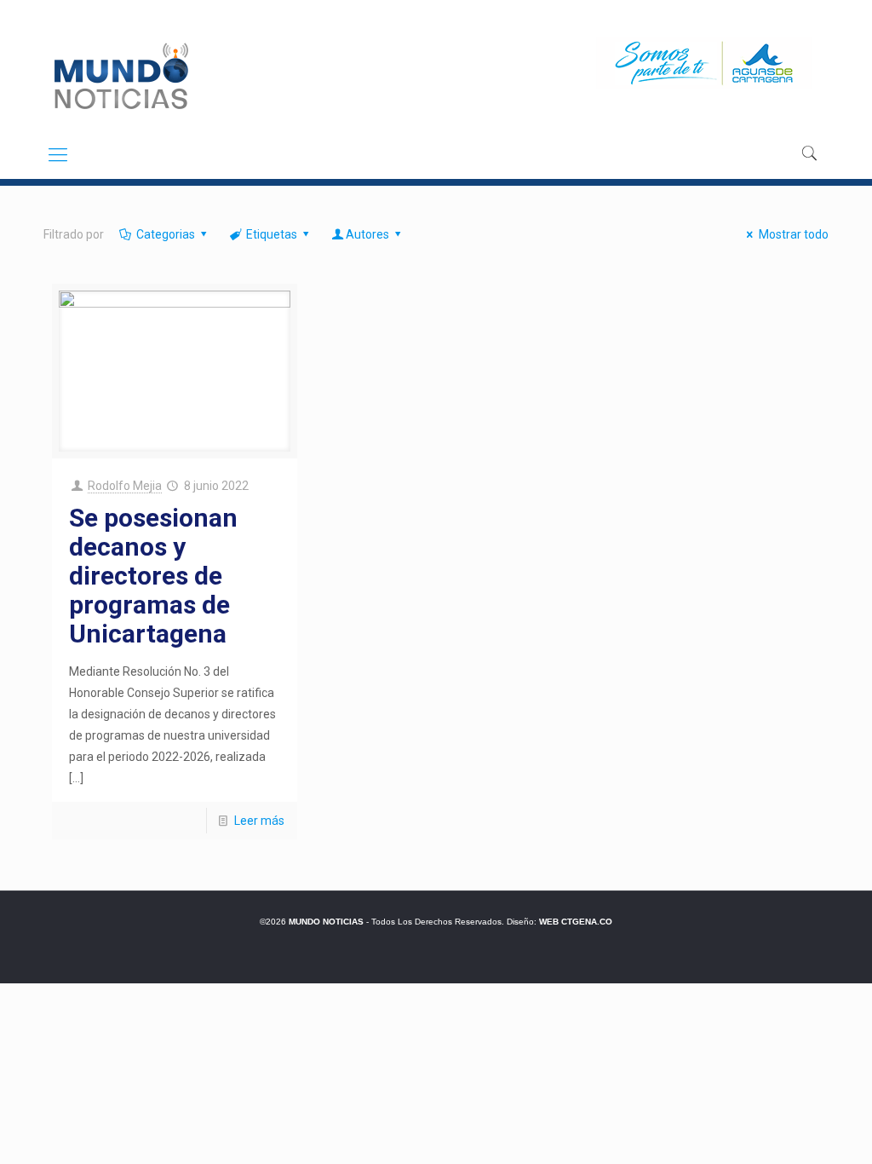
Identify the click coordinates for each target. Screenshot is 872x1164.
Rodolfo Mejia (125, 486)
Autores (367, 234)
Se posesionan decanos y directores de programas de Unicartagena (153, 575)
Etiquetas (271, 234)
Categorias (165, 234)
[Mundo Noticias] (119, 75)
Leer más (259, 820)
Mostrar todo (794, 234)
